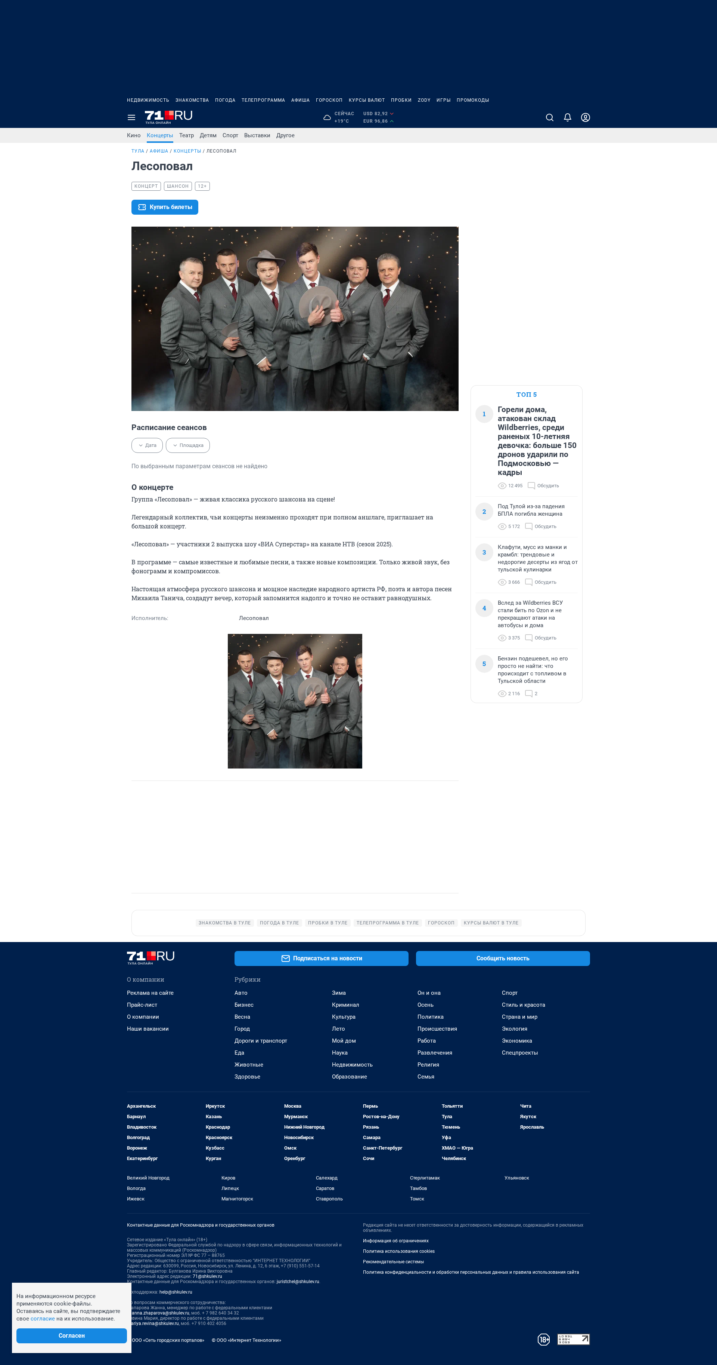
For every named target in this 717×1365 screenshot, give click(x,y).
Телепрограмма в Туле (388, 923)
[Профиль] (586, 117)
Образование (349, 1076)
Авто (241, 993)
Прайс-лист (142, 1004)
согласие (43, 1318)
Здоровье (247, 1076)
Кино (134, 135)
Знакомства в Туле (225, 923)
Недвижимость (148, 100)
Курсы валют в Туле (491, 923)
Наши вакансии (148, 1028)
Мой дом (344, 1040)
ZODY (424, 100)
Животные (249, 1064)
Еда (239, 1052)
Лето (338, 1028)
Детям (208, 135)
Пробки (401, 100)
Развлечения (435, 1052)
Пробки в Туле (328, 923)
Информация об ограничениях (396, 1240)
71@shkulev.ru (207, 1276)
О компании (143, 1016)
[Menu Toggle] (131, 117)
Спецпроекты (520, 1052)
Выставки (257, 135)
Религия (428, 1064)
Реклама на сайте (150, 993)
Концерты (160, 135)
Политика (431, 1016)
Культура (344, 1016)
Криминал (345, 1004)
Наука (340, 1052)
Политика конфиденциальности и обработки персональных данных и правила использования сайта (471, 1272)
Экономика (517, 1040)
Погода (225, 100)
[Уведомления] (568, 117)
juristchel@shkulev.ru (298, 1281)
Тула (138, 151)
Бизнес (244, 1004)
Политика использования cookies (399, 1251)
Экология (514, 1028)
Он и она (429, 993)
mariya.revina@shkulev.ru (153, 1323)
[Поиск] (550, 117)
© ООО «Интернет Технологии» (246, 1340)
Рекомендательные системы (393, 1261)
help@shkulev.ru (175, 1292)
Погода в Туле (279, 923)
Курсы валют (367, 100)
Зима (339, 993)
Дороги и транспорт (261, 1040)
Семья (426, 1076)
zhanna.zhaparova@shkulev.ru (158, 1313)
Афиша (300, 100)
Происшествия (437, 1028)
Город (242, 1028)
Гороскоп (329, 100)
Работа (427, 1040)
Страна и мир (519, 1016)
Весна (242, 1016)
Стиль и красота (523, 1004)
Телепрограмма (263, 100)
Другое (285, 135)
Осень (426, 1004)
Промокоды (473, 100)
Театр (186, 135)
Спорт (230, 135)
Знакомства (192, 100)
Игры (444, 100)
